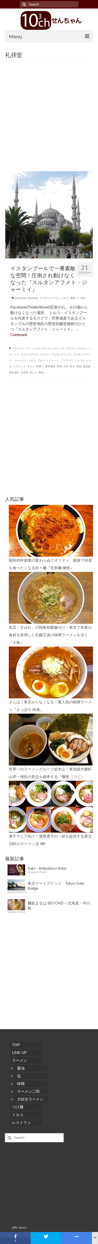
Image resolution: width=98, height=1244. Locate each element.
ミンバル (79, 360)
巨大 (72, 366)
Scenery (33, 297)
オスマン (82, 348)
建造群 (86, 366)
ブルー (41, 360)
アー (28, 348)
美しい (33, 372)
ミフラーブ (66, 360)
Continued (18, 335)
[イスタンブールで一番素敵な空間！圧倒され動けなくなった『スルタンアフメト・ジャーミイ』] (49, 214)
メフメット (19, 366)
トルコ (64, 297)
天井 (65, 366)
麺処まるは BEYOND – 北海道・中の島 (59, 905)
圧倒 (59, 366)
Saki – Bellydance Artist (47, 868)
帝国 (78, 366)
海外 (73, 297)
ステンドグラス (29, 354)
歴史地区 (14, 372)
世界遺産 (50, 366)
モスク (31, 366)
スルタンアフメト (61, 354)
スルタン (45, 354)
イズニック (58, 348)
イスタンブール (49, 297)
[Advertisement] (49, 120)
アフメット (18, 348)
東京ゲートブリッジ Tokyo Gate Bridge (56, 885)
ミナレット (52, 360)
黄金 (41, 372)
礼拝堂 (24, 372)
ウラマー (71, 348)
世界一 (40, 366)
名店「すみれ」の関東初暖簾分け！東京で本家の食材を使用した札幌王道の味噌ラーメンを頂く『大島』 (50, 635)
